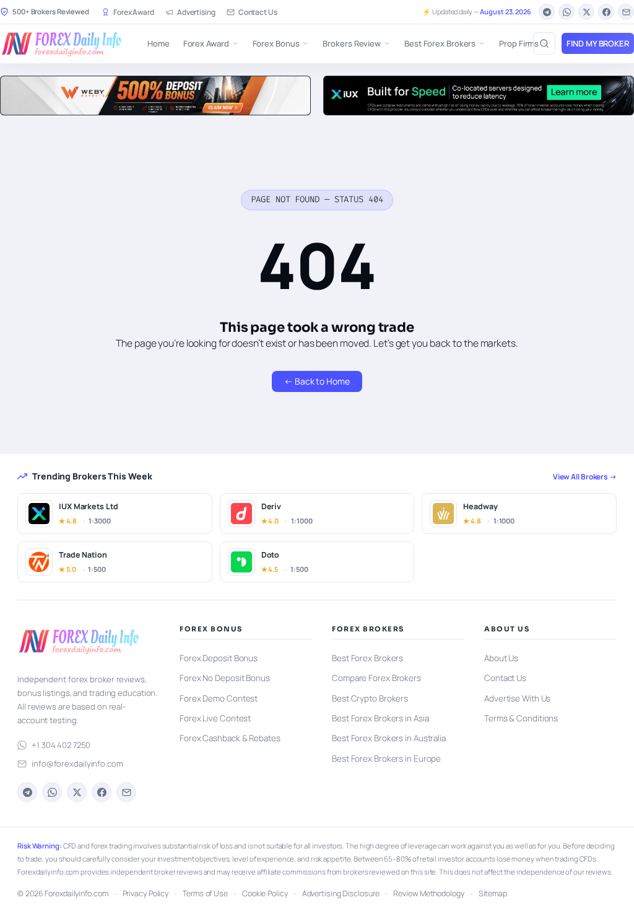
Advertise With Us (517, 698)
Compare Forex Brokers (376, 678)
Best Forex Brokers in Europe (386, 758)
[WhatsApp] (566, 12)
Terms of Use (205, 893)
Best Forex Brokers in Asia (380, 718)
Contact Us (257, 12)
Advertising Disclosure (341, 893)
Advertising (196, 12)
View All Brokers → (585, 476)
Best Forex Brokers (440, 43)
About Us (501, 658)
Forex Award (133, 12)
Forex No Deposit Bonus (225, 678)
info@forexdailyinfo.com (77, 763)
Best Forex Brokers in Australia (389, 738)
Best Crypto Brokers (370, 698)
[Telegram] (547, 12)
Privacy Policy (146, 893)
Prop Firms (519, 43)
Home (158, 43)
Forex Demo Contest (219, 698)
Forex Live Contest (215, 718)
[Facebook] (606, 12)
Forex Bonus (276, 43)
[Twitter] (586, 12)
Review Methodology (428, 893)
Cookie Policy (265, 893)
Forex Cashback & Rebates (230, 738)
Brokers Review (352, 43)
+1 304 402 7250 (61, 744)
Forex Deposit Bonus (219, 658)
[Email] (626, 12)
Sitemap (493, 893)
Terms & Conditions (521, 718)
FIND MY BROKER (598, 43)
